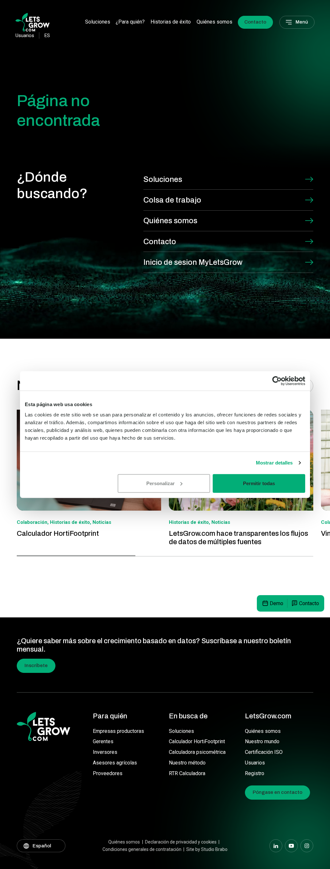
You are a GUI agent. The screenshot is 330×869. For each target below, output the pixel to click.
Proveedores (107, 773)
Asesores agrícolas (115, 763)
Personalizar (160, 483)
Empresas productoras (118, 731)
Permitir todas (259, 483)
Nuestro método (187, 763)
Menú (302, 22)
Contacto (255, 22)
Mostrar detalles (274, 462)
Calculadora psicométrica (197, 752)
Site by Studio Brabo (207, 849)
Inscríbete (36, 665)
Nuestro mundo (262, 741)
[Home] (32, 21)
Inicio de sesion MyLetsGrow (192, 262)
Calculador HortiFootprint (197, 741)
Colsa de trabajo (172, 200)
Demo (276, 603)
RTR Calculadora (187, 773)
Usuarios (255, 763)
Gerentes (103, 741)
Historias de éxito (170, 22)
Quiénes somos (214, 22)
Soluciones (97, 22)
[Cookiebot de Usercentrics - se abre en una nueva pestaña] (277, 381)
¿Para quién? (130, 22)
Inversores (105, 752)
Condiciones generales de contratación (141, 849)
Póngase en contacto (277, 792)
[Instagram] (306, 845)
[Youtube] (291, 845)
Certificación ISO (264, 752)
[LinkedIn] (275, 845)
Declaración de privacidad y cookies (181, 841)
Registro (254, 773)
